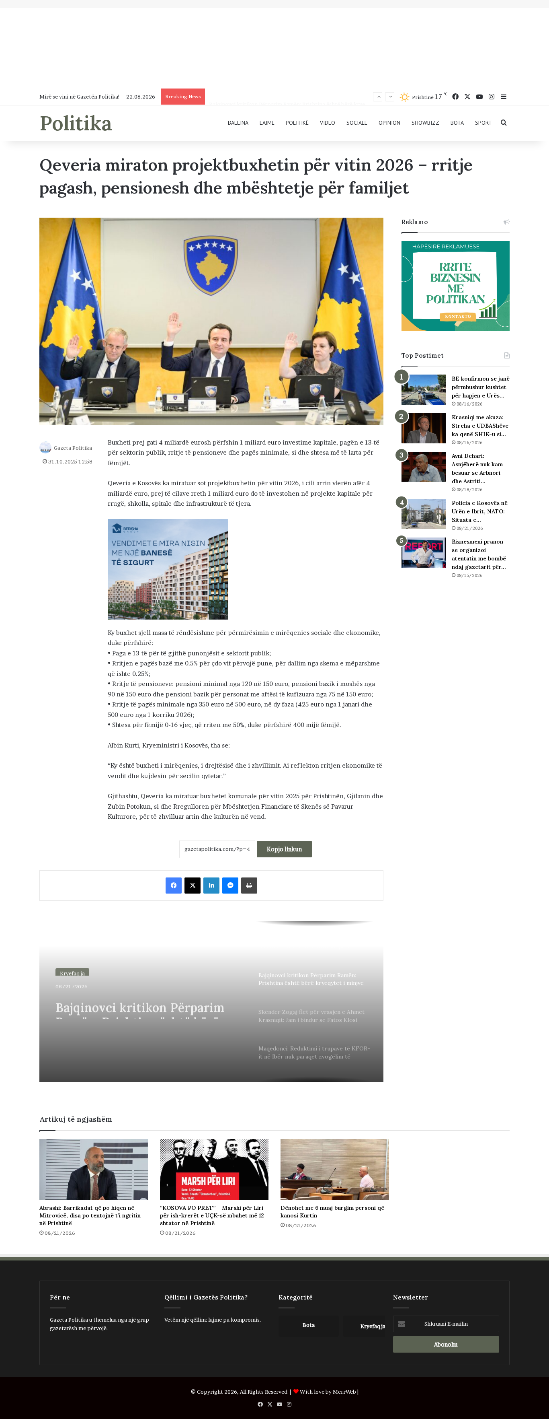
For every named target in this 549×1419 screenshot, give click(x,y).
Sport (483, 122)
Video (327, 122)
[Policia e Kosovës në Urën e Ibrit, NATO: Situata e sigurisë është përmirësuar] (424, 514)
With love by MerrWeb (328, 1391)
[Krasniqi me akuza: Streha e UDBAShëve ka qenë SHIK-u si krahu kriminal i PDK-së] (424, 428)
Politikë (297, 122)
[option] (211, 1001)
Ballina (238, 122)
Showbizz (425, 122)
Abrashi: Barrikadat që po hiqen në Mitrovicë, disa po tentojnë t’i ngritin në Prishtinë (90, 1215)
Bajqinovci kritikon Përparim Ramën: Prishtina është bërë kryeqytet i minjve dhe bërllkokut (323, 96)
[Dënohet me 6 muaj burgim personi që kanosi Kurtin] (335, 1169)
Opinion (389, 122)
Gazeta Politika (73, 447)
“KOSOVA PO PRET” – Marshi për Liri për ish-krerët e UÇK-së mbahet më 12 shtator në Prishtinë (212, 1215)
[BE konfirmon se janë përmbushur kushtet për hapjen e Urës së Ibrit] (424, 390)
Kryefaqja (72, 970)
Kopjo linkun (284, 849)
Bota (457, 122)
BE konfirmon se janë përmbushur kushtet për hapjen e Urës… (481, 387)
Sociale (356, 122)
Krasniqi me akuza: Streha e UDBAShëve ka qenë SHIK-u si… (480, 426)
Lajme (267, 122)
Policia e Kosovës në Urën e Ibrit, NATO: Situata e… (480, 511)
